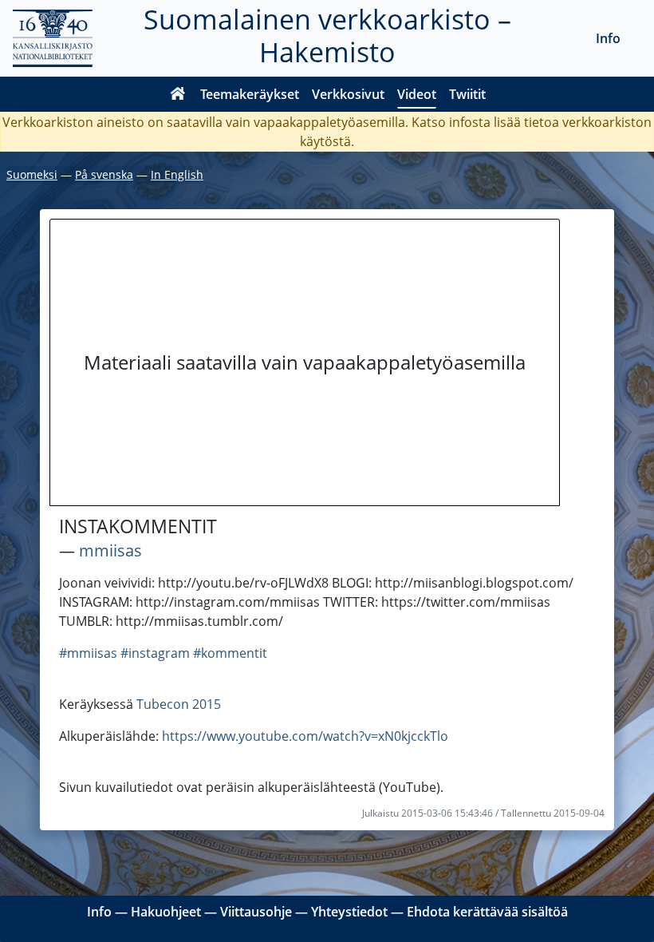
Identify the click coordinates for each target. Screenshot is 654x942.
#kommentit (230, 653)
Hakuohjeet (166, 911)
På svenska (104, 174)
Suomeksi (31, 174)
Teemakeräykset (249, 94)
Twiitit (467, 94)
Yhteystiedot (349, 911)
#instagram (155, 653)
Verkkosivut (348, 94)
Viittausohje (256, 911)
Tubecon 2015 (178, 704)
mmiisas (110, 550)
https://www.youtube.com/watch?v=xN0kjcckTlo (305, 736)
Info (608, 38)
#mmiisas (88, 653)
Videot (416, 94)
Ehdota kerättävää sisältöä (487, 911)
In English (177, 174)
